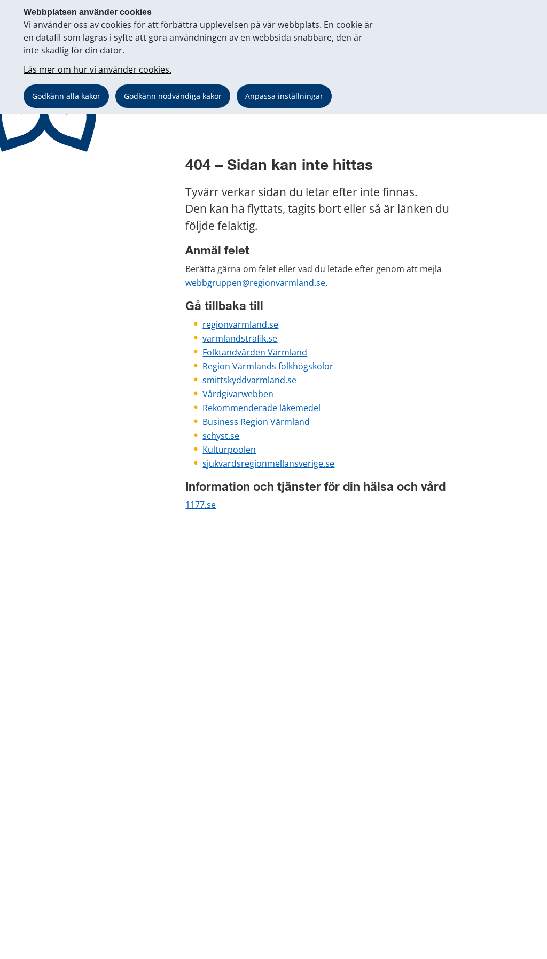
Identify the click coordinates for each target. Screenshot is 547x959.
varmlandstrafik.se (239, 338)
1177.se (200, 505)
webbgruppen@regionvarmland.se (255, 283)
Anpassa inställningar (284, 96)
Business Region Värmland (256, 422)
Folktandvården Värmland (254, 352)
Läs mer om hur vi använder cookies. (97, 69)
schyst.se (220, 436)
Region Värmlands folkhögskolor (267, 366)
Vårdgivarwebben (238, 394)
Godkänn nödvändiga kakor (173, 96)
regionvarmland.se (240, 324)
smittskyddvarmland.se (249, 380)
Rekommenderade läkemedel (261, 408)
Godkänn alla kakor (66, 96)
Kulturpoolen (229, 449)
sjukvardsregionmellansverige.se (268, 463)
